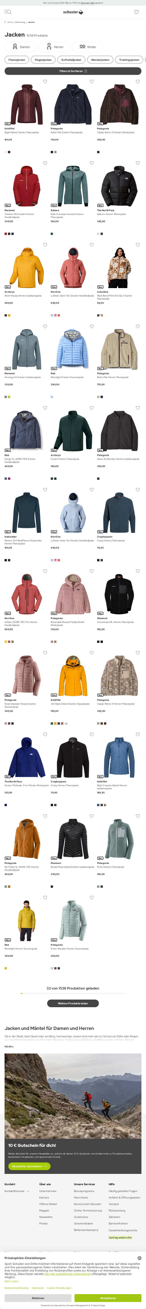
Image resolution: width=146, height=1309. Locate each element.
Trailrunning (72, 1039)
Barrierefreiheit (118, 1223)
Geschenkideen (83, 1223)
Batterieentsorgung (86, 1230)
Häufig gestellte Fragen (123, 1191)
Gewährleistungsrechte (123, 1230)
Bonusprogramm (84, 1191)
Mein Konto (81, 1197)
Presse (43, 1223)
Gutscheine (81, 1217)
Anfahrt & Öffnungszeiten (124, 1197)
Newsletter (46, 1217)
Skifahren (87, 1039)
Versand (114, 1204)
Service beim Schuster (87, 1204)
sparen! (99, 2)
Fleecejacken (17, 60)
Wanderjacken (100, 60)
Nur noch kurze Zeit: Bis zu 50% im (62, 2)
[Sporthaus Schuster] (73, 12)
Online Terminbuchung (88, 1210)
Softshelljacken (71, 60)
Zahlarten (115, 1217)
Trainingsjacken (129, 60)
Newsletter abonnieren (27, 1166)
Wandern (58, 1039)
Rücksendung (117, 1210)
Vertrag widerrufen (120, 1237)
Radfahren (100, 1039)
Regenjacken (43, 60)
